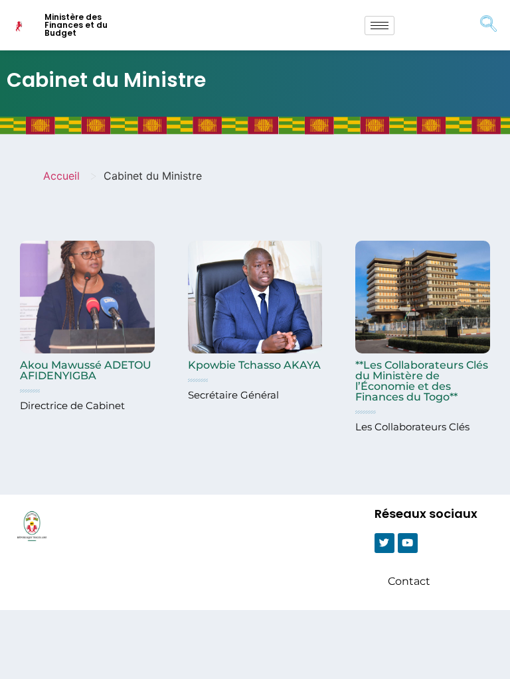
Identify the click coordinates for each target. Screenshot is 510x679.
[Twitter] (384, 543)
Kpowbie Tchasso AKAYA (254, 365)
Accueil (61, 175)
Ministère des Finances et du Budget (76, 24)
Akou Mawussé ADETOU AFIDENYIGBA (85, 370)
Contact (409, 581)
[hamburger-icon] (379, 25)
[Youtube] (408, 543)
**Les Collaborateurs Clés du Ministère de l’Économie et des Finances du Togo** (421, 381)
